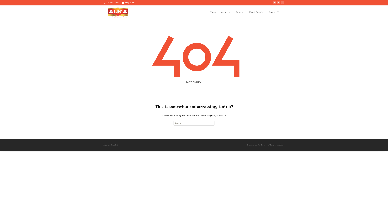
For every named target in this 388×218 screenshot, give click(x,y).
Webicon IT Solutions (276, 145)
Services (240, 12)
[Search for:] (194, 123)
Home (213, 12)
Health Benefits (256, 12)
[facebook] (274, 4)
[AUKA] (115, 11)
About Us (225, 12)
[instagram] (282, 4)
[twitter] (278, 4)
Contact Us (274, 12)
